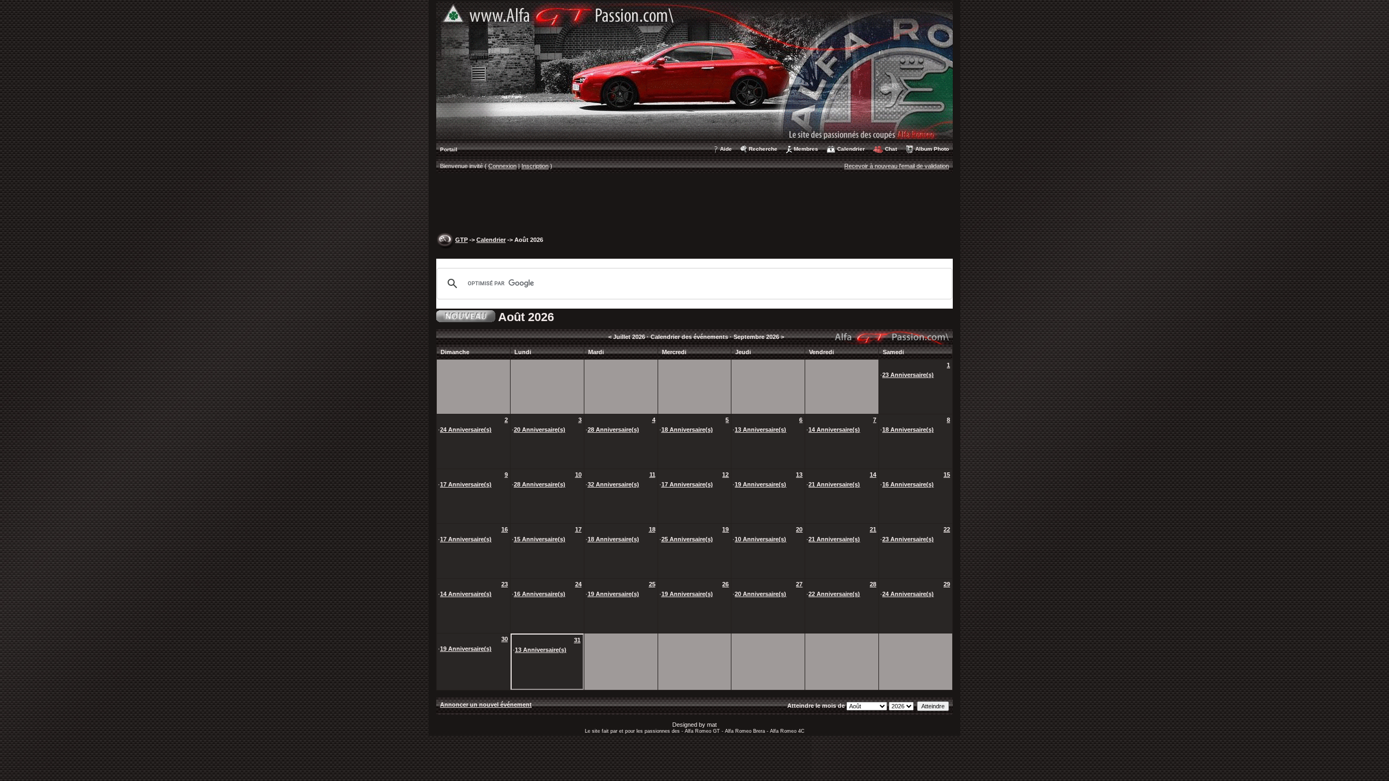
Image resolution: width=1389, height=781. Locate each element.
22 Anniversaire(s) (834, 594)
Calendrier (851, 149)
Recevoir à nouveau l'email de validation (896, 166)
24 (578, 584)
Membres (806, 149)
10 (578, 474)
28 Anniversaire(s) (613, 429)
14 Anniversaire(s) (834, 429)
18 (652, 529)
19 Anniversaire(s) (760, 484)
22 (947, 529)
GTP (461, 239)
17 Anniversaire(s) (466, 484)
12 (725, 474)
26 (725, 584)
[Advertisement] (694, 204)
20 (799, 529)
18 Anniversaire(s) (687, 429)
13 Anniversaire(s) (760, 429)
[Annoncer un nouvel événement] (465, 315)
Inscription (535, 166)
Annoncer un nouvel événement (486, 704)
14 (873, 474)
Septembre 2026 (756, 337)
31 (577, 640)
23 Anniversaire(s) (908, 375)
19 (725, 529)
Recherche (763, 149)
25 (652, 584)
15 (947, 474)
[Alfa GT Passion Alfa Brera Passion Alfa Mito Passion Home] (694, 70)
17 (578, 529)
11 (652, 474)
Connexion (502, 166)
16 (504, 529)
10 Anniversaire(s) (760, 539)
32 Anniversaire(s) (613, 484)
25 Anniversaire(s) (687, 539)
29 (947, 584)
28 (873, 584)
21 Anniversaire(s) (834, 484)
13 (799, 474)
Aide (726, 149)
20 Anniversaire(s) (539, 429)
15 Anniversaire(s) (539, 539)
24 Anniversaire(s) (466, 429)
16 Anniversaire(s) (908, 484)
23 (504, 584)
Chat (891, 149)
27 (799, 584)
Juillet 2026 (629, 337)
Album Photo (932, 149)
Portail (448, 149)
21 (873, 529)
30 (504, 639)
